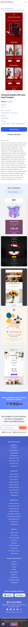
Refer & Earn (14, 564)
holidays (14, 112)
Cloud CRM (14, 540)
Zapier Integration (14, 474)
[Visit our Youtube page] (17, 609)
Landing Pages (14, 577)
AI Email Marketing (14, 450)
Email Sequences (14, 572)
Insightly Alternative (14, 511)
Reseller (14, 569)
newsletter (5, 112)
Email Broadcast (14, 455)
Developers (14, 543)
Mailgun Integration (14, 482)
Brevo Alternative (14, 521)
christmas (5, 118)
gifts (3, 107)
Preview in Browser (14, 134)
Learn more (21, 622)
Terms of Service (12, 612)
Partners (14, 561)
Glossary (14, 566)
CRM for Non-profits (14, 537)
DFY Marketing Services (14, 550)
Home (2, 8)
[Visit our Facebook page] (7, 609)
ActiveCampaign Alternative (14, 516)
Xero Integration (14, 479)
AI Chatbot (14, 447)
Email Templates (14, 453)
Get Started (22, 427)
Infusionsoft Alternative (14, 506)
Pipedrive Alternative (14, 508)
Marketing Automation (14, 580)
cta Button (5, 123)
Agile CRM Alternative (14, 519)
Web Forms (14, 574)
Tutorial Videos (14, 548)
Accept (14, 624)
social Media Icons (17, 123)
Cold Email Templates (14, 545)
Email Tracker (14, 535)
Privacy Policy (19, 612)
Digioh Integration (14, 492)
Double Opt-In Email (14, 458)
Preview (14, 218)
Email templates (9, 8)
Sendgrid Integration (14, 490)
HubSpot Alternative (14, 503)
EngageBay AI (14, 445)
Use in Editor (14, 129)
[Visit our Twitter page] (14, 609)
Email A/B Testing (14, 463)
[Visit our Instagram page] (21, 609)
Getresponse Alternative (14, 513)
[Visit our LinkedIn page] (10, 609)
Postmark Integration (14, 487)
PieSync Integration (14, 476)
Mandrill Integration (14, 484)
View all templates (13, 192)
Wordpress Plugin (14, 532)
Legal (7, 612)
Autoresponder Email (14, 460)
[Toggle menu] (25, 2)
